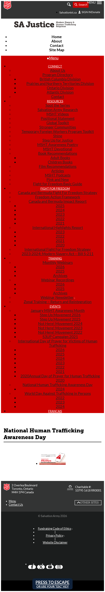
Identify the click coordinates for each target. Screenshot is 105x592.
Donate (95, 12)
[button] (12, 501)
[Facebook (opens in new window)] (32, 567)
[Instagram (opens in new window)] (59, 567)
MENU (91, 2)
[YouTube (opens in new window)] (50, 567)
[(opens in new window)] (70, 488)
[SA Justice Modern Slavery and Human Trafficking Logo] (45, 24)
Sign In (86, 12)
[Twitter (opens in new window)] (41, 567)
